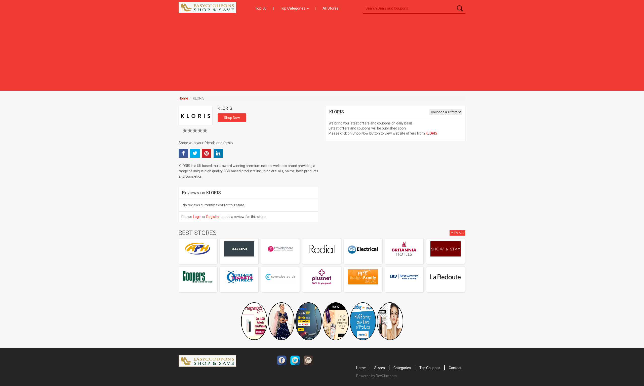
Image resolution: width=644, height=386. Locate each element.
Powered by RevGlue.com (376, 376)
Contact (455, 368)
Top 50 (260, 8)
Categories (402, 368)
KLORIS (431, 133)
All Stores (331, 8)
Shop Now (232, 118)
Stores (379, 368)
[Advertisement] (322, 53)
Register (213, 217)
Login (197, 217)
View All (457, 233)
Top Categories (293, 8)
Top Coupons (429, 368)
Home (183, 98)
